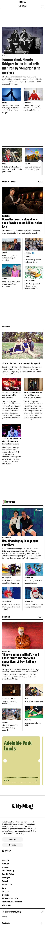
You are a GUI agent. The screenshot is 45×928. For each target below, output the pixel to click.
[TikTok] (10, 851)
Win (4, 888)
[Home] (22, 2)
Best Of (5, 860)
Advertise (6, 905)
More (39, 182)
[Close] (42, 912)
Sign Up (12, 839)
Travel (5, 881)
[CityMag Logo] (22, 6)
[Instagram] (6, 851)
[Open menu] (42, 6)
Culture (5, 864)
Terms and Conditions (12, 902)
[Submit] (41, 923)
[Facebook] (3, 851)
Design (5, 867)
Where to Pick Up (10, 898)
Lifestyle (6, 877)
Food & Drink (8, 874)
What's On (7, 884)
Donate (12, 845)
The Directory (8, 871)
